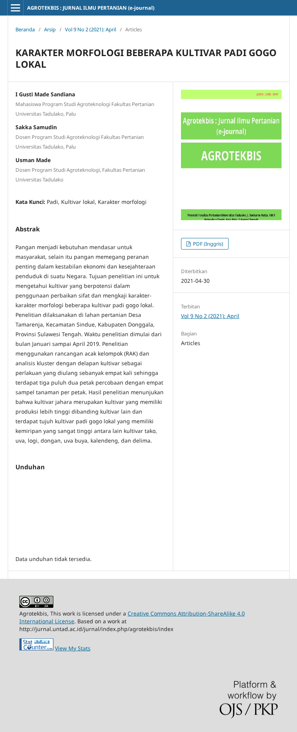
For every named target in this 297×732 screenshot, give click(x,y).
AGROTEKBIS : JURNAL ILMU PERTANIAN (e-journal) (90, 7)
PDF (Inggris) (207, 243)
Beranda (25, 29)
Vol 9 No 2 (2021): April (90, 29)
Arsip (50, 29)
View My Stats (72, 648)
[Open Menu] (15, 7)
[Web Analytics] (36, 648)
